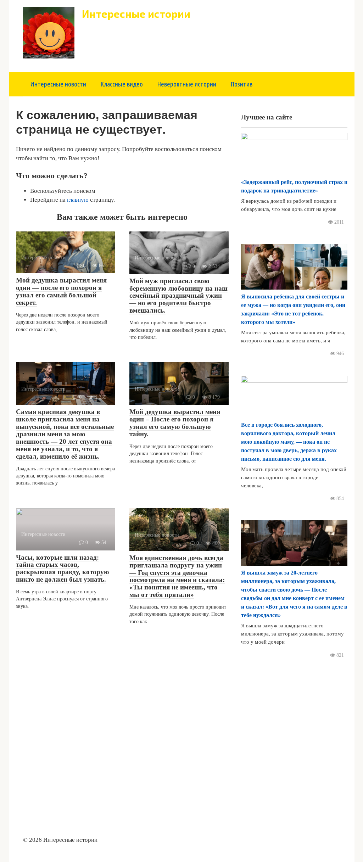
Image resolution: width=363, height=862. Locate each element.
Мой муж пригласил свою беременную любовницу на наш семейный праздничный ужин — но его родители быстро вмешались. (178, 295)
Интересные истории (136, 13)
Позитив (241, 84)
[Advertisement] (294, 741)
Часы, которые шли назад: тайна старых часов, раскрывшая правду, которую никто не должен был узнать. (62, 568)
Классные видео (121, 84)
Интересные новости (58, 84)
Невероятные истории (186, 84)
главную (78, 199)
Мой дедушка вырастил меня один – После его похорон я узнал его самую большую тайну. (174, 423)
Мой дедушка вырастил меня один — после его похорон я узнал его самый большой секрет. (61, 291)
